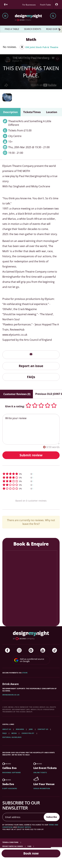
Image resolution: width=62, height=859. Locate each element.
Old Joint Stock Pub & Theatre (41, 47)
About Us (6, 729)
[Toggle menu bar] (5, 16)
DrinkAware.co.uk (10, 695)
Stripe (25, 673)
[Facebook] (7, 650)
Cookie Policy (28, 733)
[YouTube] (42, 650)
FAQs (31, 377)
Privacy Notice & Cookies (12, 846)
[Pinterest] (31, 650)
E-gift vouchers (9, 788)
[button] (31, 474)
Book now (31, 853)
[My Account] (57, 5)
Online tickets (40, 772)
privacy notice (24, 827)
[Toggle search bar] (53, 16)
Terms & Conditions (10, 842)
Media (14, 733)
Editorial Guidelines (11, 737)
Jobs (31, 729)
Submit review (31, 455)
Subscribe (51, 816)
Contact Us (43, 729)
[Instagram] (19, 650)
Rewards (20, 729)
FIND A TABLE (12, 28)
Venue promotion (41, 788)
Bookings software (11, 772)
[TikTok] (54, 650)
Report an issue (31, 366)
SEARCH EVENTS (32, 28)
